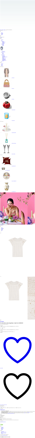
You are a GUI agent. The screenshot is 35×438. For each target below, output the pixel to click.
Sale (1, 61)
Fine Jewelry (3, 51)
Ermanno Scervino (4, 59)
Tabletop (3, 44)
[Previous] (0, 276)
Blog (1, 432)
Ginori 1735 (3, 55)
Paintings (3, 45)
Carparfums (3, 43)
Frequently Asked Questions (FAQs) (11, 413)
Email (1, 416)
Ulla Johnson (2, 321)
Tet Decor (2, 427)
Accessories (3, 54)
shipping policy (28, 412)
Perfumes (3, 41)
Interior (2, 428)
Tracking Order (2, 431)
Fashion (2, 52)
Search (0, 30)
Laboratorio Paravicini (4, 60)
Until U (3, 57)
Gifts (1, 40)
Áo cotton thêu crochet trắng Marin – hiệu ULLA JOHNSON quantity (7, 331)
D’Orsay (3, 58)
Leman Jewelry (3, 56)
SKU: (0, 324)
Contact (2, 433)
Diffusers (3, 42)
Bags (2, 53)
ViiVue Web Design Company (4, 435)
